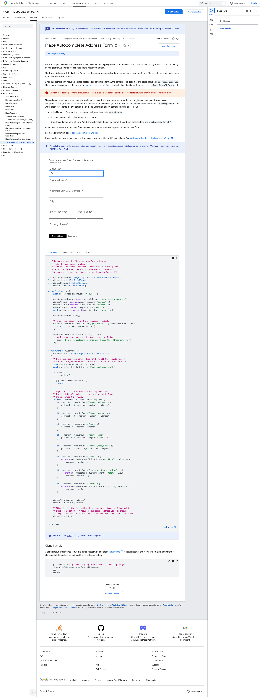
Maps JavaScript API (26, 11)
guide (69, 535)
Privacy (51, 691)
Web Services (101, 669)
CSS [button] (79, 252)
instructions (114, 551)
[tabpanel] (112, 397)
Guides (6, 17)
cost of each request (95, 85)
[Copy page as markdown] (124, 45)
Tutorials (43, 665)
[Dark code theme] (173, 258)
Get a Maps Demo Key (60, 29)
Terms (42, 691)
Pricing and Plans (159, 656)
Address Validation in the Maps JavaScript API (152, 138)
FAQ (41, 656)
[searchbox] (18, 26)
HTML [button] (88, 252)
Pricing (64, 3)
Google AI (136, 680)
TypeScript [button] (53, 252)
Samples (33, 17)
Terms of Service (159, 669)
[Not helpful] (177, 39)
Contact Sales (158, 660)
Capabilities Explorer (48, 660)
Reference (20, 17)
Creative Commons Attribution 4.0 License (113, 605)
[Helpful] (173, 39)
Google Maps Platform (73, 39)
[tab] (52, 252)
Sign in (254, 3)
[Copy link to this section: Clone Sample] (65, 546)
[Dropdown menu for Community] (118, 3)
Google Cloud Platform (117, 680)
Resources (47, 17)
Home (47, 39)
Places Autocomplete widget (84, 133)
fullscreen (251, 11)
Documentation (79, 3)
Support (155, 665)
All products (151, 680)
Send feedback (169, 46)
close (255, 11)
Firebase (98, 680)
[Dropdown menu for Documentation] (89, 3)
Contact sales (194, 12)
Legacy (60, 17)
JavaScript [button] (67, 252)
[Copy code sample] (177, 258)
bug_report (247, 11)
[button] (17, 38)
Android (99, 656)
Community (109, 3)
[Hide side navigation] (32, 692)
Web (6, 11)
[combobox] (212, 3)
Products (52, 3)
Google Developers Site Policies (64, 608)
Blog (97, 3)
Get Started (173, 12)
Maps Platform (29, 3)
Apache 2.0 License (170, 605)
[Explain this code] (168, 258)
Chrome (85, 680)
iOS (97, 660)
